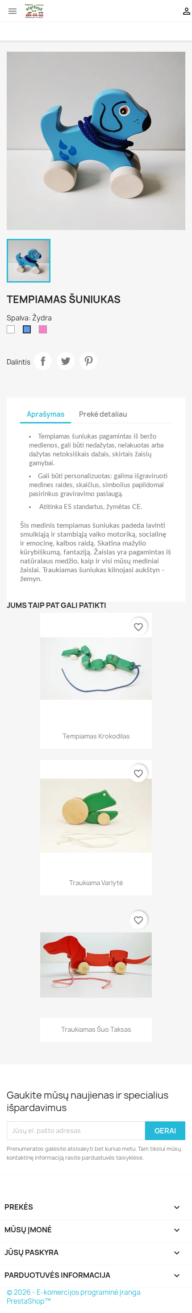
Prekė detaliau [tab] (103, 414)
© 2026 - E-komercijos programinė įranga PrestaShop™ (74, 1297)
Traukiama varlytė (96, 882)
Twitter (66, 361)
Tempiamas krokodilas (96, 736)
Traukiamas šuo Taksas (96, 1029)
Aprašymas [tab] (45, 414)
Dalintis (43, 361)
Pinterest (88, 361)
